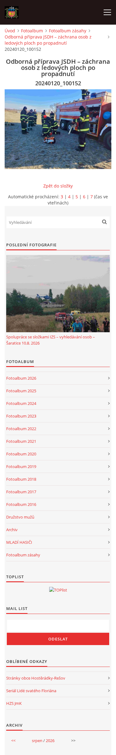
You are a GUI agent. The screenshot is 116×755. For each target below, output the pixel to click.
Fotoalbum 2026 (21, 378)
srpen (37, 740)
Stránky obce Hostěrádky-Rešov (35, 678)
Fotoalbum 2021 (21, 441)
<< (13, 740)
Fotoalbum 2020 (21, 454)
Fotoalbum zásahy (67, 31)
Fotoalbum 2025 (21, 391)
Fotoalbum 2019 (21, 466)
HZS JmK (14, 703)
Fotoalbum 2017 (21, 492)
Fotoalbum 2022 (21, 428)
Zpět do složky (58, 186)
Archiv (12, 529)
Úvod (10, 31)
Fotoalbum (32, 31)
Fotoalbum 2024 (21, 403)
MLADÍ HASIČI (19, 542)
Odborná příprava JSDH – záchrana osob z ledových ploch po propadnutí (48, 40)
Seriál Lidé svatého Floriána (31, 690)
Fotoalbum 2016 (21, 504)
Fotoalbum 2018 (21, 479)
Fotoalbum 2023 (21, 416)
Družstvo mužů (20, 517)
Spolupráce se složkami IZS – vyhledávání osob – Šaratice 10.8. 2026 (50, 340)
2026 (50, 740)
